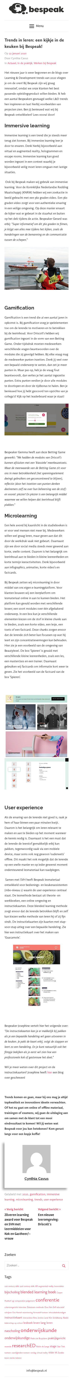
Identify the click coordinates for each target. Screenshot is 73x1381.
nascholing (12, 1331)
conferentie (47, 1300)
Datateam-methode (35, 1307)
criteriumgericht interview (15, 1307)
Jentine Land (43, 1318)
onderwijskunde (39, 1330)
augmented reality (46, 1286)
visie (51, 1352)
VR (56, 1353)
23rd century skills (27, 1286)
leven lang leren (43, 1322)
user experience (53, 1199)
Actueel (11, 63)
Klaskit (65, 1318)
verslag (33, 1353)
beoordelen (59, 1286)
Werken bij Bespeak (45, 63)
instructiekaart (13, 1317)
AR (36, 1286)
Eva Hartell (17, 1312)
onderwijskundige (17, 1338)
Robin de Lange (42, 1346)
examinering (27, 1312)
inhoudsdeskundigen (57, 1312)
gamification (37, 1194)
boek (52, 1292)
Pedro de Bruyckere (39, 1338)
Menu (40, 26)
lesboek (28, 1322)
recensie (7, 1346)
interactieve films (30, 1318)
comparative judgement (25, 1301)
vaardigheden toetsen (21, 1353)
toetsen (7, 1353)
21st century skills (11, 1286)
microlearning (24, 1199)
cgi (13, 1301)
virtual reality (42, 1353)
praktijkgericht (57, 1338)
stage (53, 1346)
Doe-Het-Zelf (50, 1307)
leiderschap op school (13, 1323)
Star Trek (61, 1346)
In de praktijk (24, 63)
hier (49, 1072)
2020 (25, 1194)
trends (38, 1199)
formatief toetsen (40, 1312)
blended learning (33, 1292)
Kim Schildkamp (55, 1318)
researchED (24, 1345)
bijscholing (12, 1292)
